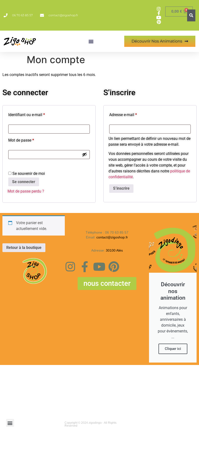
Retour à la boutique (23, 247)
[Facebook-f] (84, 266)
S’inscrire (121, 188)
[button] (91, 41)
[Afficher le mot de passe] (84, 154)
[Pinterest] (113, 266)
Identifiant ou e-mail (35, 114)
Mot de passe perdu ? (26, 191)
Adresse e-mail (132, 114)
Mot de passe (30, 139)
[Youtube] (99, 266)
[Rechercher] (191, 15)
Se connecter (23, 181)
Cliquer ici (173, 349)
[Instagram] (70, 266)
